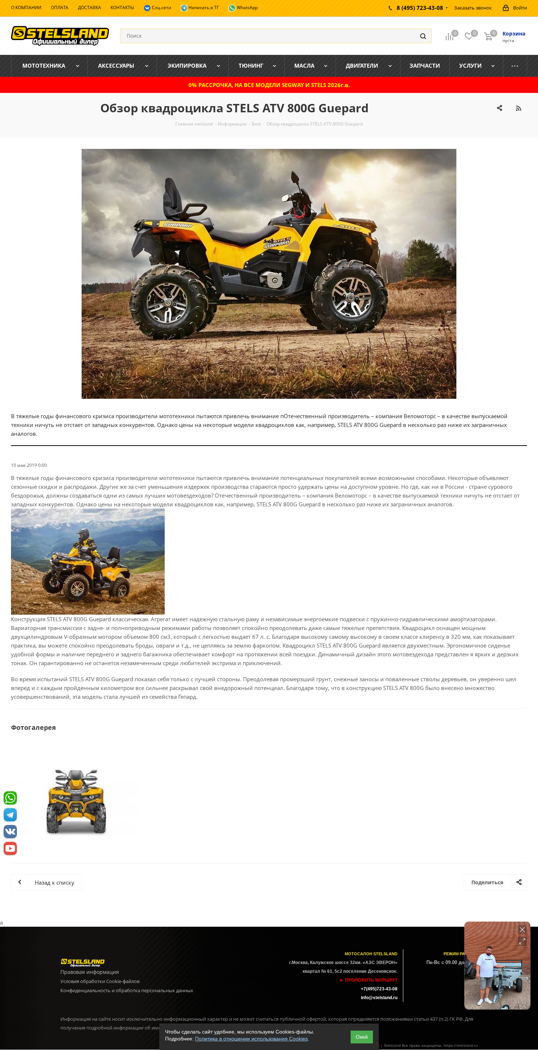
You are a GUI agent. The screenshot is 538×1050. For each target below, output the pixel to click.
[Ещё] (515, 66)
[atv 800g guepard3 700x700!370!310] (77, 801)
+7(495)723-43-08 (379, 988)
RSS (518, 108)
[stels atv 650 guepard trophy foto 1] (269, 274)
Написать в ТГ (203, 7)
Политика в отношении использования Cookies (251, 1039)
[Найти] (423, 36)
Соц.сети (161, 7)
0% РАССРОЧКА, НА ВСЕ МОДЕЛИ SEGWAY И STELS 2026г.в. (269, 85)
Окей (362, 1037)
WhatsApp (247, 7)
